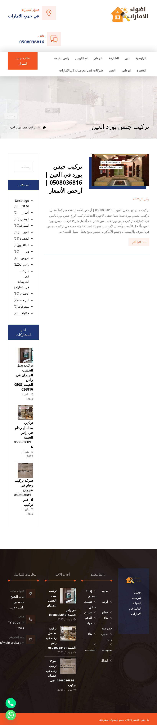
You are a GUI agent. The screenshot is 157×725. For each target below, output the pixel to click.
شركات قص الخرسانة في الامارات (21, 279)
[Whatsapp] (11, 715)
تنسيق (88, 612)
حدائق (104, 612)
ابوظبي (24, 219)
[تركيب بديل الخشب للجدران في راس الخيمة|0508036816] (25, 355)
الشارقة (24, 225)
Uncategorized (22, 203)
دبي (27, 251)
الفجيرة (24, 238)
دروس (25, 258)
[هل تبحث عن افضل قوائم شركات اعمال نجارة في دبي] (129, 14)
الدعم (88, 618)
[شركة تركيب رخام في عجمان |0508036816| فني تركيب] (25, 470)
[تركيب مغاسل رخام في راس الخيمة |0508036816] (25, 412)
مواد (89, 623)
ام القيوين (23, 245)
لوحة (105, 601)
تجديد (104, 591)
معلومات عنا (107, 652)
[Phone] (11, 703)
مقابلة (25, 313)
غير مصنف (22, 300)
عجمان (24, 293)
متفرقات (23, 306)
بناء (106, 618)
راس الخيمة (21, 264)
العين (26, 232)
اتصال (104, 660)
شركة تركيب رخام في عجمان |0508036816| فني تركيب (23, 492)
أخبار (26, 212)
